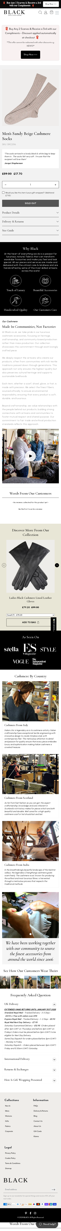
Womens (8, 1116)
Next (57, 565)
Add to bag (29, 622)
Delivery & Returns (13, 221)
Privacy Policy (10, 1153)
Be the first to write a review (30, 509)
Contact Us (38, 1121)
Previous (4, 565)
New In (7, 1106)
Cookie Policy (10, 1158)
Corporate (9, 1131)
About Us (37, 1126)
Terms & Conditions (12, 1163)
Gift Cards (38, 1131)
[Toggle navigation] (57, 12)
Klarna (36, 1136)
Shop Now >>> (30, 54)
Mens (7, 1111)
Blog (35, 1116)
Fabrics (7, 1126)
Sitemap (8, 1168)
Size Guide (8, 230)
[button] (40, 12)
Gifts (7, 1121)
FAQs (36, 1106)
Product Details (10, 212)
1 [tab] (30, 934)
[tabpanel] (30, 915)
